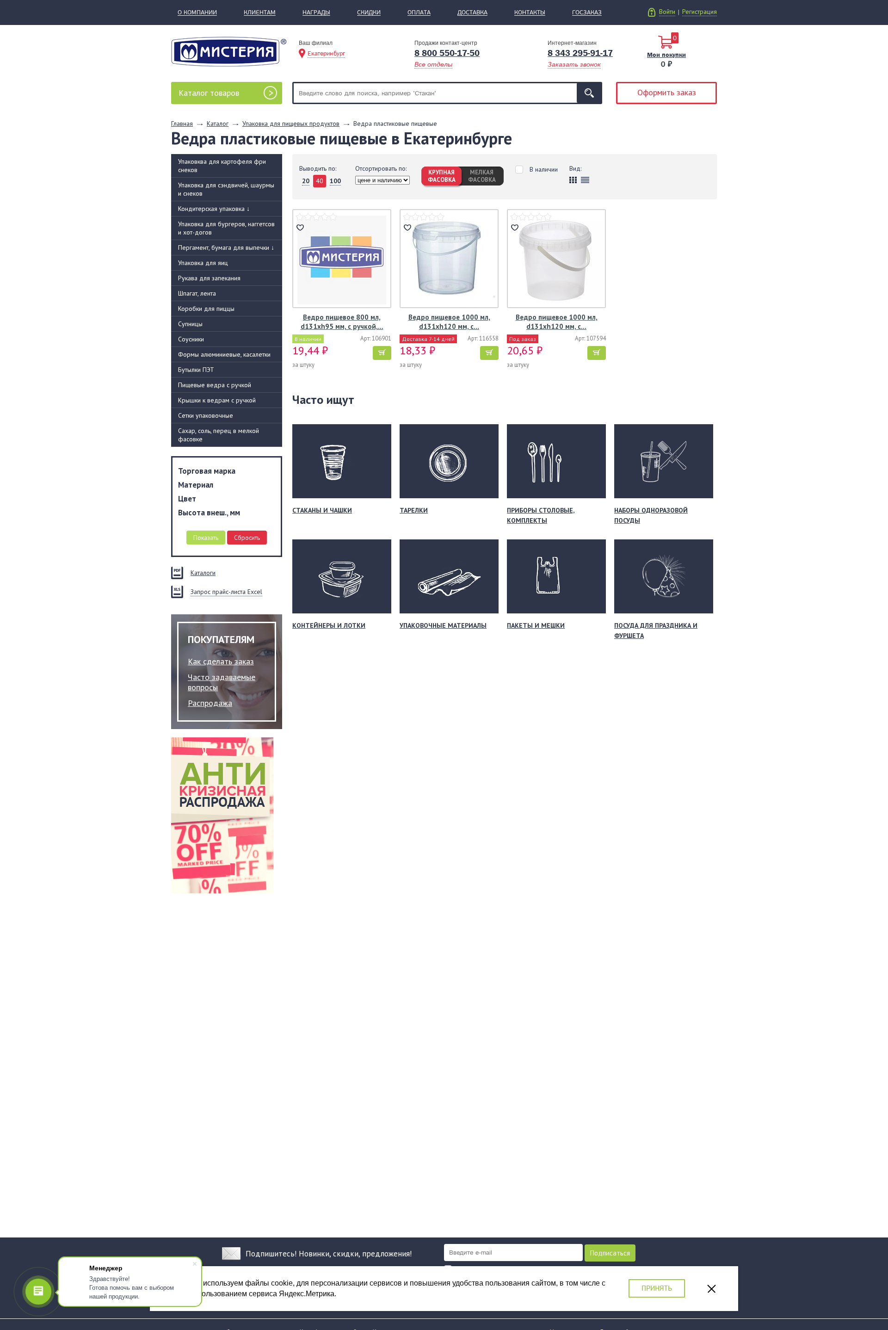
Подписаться (610, 1253)
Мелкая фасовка (482, 176)
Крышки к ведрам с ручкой (217, 400)
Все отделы (433, 64)
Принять (656, 1288)
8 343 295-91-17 (580, 53)
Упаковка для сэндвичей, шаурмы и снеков (226, 189)
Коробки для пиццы (206, 308)
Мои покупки (666, 54)
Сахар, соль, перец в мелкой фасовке (218, 435)
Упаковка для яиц (203, 263)
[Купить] (382, 353)
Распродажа (210, 703)
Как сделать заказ (221, 661)
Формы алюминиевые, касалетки (224, 354)
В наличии (544, 169)
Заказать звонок (574, 64)
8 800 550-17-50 (447, 53)
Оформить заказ (666, 92)
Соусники (191, 339)
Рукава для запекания (209, 278)
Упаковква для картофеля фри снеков (222, 165)
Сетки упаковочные (205, 415)
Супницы (190, 324)
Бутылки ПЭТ (196, 369)
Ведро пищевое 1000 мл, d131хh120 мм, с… (449, 322)
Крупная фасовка (442, 176)
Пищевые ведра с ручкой (214, 385)
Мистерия (228, 51)
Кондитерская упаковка (214, 208)
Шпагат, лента (197, 293)
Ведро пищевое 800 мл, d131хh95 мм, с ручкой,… (342, 322)
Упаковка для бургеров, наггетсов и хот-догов (226, 228)
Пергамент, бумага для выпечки (226, 247)
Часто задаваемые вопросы (221, 682)
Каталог (209, 92)
